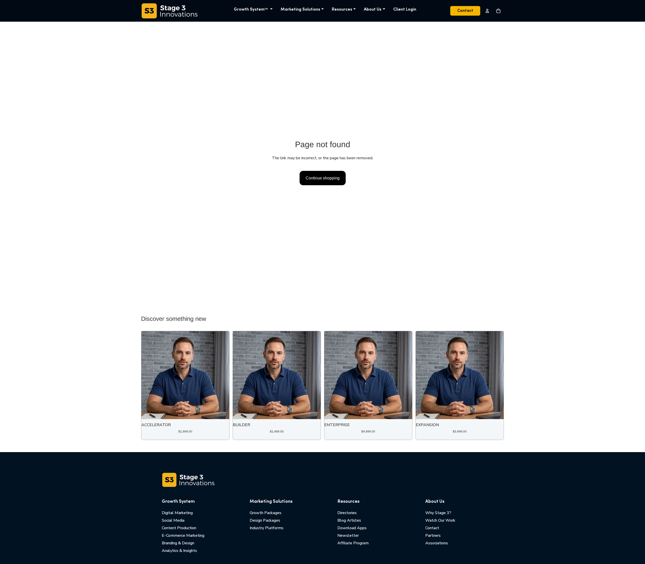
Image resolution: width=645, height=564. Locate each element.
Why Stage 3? (438, 513)
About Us (372, 9)
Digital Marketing (177, 513)
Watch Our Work (440, 520)
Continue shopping (323, 178)
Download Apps (352, 528)
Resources (342, 9)
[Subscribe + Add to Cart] (221, 411)
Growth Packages (265, 513)
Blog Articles (349, 520)
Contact (465, 11)
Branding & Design (178, 543)
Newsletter (348, 535)
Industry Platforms (266, 528)
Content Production (179, 528)
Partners (433, 535)
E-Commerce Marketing (183, 535)
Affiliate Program (353, 543)
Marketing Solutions (300, 9)
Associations (436, 543)
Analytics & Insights (179, 550)
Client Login (404, 9)
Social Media (173, 520)
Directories (347, 513)
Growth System (251, 9)
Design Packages (265, 520)
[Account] (487, 10)
